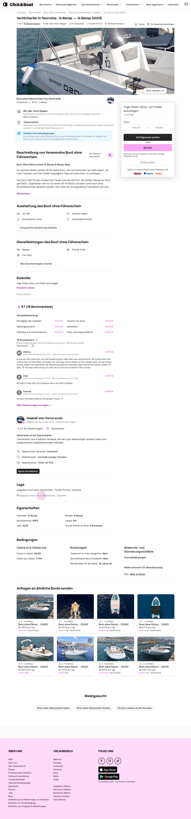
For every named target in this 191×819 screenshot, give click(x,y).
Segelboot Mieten (62, 786)
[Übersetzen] (32, 345)
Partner (11, 789)
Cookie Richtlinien (16, 779)
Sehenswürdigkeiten (66, 4)
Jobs (10, 793)
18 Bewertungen (32, 23)
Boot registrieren (154, 4)
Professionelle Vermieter (19, 773)
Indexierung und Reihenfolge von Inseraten (28, 799)
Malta (56, 776)
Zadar (56, 779)
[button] (140, 24)
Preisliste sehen (25, 287)
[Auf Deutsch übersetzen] (111, 155)
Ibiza (55, 773)
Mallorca (57, 759)
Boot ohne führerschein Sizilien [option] (93, 708)
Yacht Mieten (59, 799)
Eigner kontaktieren (28, 471)
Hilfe (10, 759)
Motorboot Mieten (62, 789)
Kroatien (57, 763)
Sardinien (57, 769)
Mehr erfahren (137, 574)
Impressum (13, 786)
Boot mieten (45, 4)
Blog (10, 796)
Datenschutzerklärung (18, 776)
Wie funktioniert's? (17, 766)
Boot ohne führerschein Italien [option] (53, 708)
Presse (11, 769)
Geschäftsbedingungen (19, 783)
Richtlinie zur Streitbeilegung (22, 803)
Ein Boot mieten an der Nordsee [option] (135, 708)
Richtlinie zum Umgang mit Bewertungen (27, 806)
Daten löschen (24, 294)
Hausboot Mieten (61, 796)
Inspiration (173, 4)
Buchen (148, 147)
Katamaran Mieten (61, 793)
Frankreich (58, 766)
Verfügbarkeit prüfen (148, 137)
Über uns (12, 763)
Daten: (127, 122)
